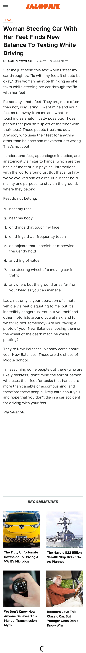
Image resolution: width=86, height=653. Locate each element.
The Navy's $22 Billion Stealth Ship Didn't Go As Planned (64, 557)
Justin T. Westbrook (20, 61)
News (8, 20)
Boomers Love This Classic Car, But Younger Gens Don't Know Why (62, 618)
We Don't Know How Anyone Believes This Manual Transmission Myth (20, 618)
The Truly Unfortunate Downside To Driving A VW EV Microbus (21, 556)
